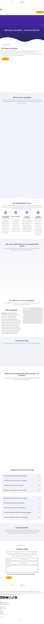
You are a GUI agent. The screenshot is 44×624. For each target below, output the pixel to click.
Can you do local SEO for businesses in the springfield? (16, 517)
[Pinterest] (15, 597)
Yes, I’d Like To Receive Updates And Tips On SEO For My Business (21, 574)
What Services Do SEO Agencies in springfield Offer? (14, 507)
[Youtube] (7, 597)
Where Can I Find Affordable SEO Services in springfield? (15, 498)
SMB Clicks (20, 620)
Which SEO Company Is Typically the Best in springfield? (15, 475)
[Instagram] (10, 597)
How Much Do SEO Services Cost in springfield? (14, 485)
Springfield (4, 313)
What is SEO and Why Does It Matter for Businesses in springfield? (17, 512)
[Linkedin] (1, 597)
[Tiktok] (13, 597)
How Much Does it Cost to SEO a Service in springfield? (15, 480)
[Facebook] (4, 597)
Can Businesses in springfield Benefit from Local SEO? (15, 490)
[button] (22, 10)
